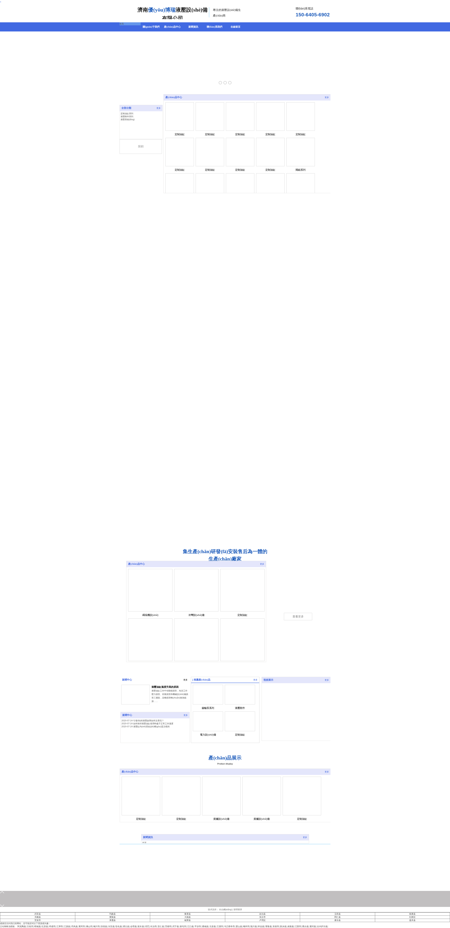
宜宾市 (37, 920)
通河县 (313, 926)
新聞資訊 (148, 837)
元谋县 (212, 926)
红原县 (45, 926)
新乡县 (283, 926)
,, (0, 1)
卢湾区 (262, 920)
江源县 (67, 926)
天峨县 (37, 917)
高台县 (305, 926)
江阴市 (298, 926)
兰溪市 (220, 926)
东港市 (276, 926)
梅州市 (246, 926)
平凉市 (198, 926)
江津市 (59, 926)
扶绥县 (104, 926)
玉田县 (337, 914)
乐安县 (111, 926)
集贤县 (187, 914)
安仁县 (161, 926)
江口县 (190, 926)
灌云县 (126, 926)
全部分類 (126, 108)
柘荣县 (187, 920)
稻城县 (37, 926)
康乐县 (337, 920)
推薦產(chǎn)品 (202, 679)
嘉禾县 (412, 920)
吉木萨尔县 (322, 926)
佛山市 (89, 926)
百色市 (30, 926)
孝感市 (52, 926)
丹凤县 (74, 926)
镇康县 (412, 914)
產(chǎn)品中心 (173, 97)
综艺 (147, 926)
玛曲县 (112, 914)
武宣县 (37, 914)
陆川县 (253, 926)
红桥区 (412, 917)
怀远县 (261, 926)
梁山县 (239, 926)
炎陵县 (290, 926)
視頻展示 (268, 680)
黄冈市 (82, 926)
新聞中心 (127, 679)
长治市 (153, 926)
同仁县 (337, 917)
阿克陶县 (21, 926)
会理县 (133, 926)
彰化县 (118, 926)
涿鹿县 (112, 920)
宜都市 (168, 926)
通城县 (205, 926)
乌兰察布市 (229, 926)
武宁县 (175, 926)
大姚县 (187, 917)
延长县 (141, 926)
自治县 (262, 914)
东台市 (262, 917)
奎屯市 (183, 926)
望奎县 (268, 926)
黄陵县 (112, 917)
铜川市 (96, 926)
